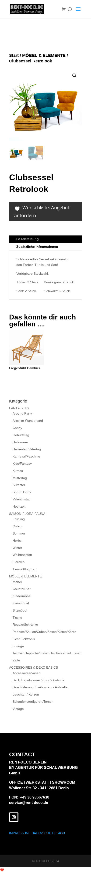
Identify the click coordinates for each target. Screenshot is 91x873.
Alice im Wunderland (28, 420)
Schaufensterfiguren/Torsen (33, 701)
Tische (17, 617)
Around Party (22, 413)
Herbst (17, 540)
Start (14, 55)
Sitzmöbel (20, 610)
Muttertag (20, 478)
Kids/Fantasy (22, 463)
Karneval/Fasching (26, 456)
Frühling (19, 519)
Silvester (19, 485)
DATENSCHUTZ (44, 833)
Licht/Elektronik (24, 639)
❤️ (2, 870)
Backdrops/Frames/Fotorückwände (38, 680)
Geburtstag (21, 435)
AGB (61, 833)
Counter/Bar (22, 589)
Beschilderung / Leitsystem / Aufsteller (41, 687)
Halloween (20, 442)
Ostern (18, 526)
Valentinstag (22, 499)
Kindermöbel (22, 596)
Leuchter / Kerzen (26, 694)
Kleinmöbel (21, 603)
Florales (18, 562)
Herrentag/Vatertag (27, 449)
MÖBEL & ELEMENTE (44, 55)
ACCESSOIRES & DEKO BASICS (33, 667)
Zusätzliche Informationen (37, 246)
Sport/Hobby (22, 492)
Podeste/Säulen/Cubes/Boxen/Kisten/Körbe (45, 632)
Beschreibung (27, 239)
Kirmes (18, 471)
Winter (17, 548)
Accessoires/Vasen (26, 673)
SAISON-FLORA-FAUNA (27, 513)
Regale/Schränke (25, 624)
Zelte (16, 660)
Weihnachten (22, 555)
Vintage (18, 709)
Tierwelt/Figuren (24, 569)
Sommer (19, 533)
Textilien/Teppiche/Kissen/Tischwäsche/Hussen (47, 653)
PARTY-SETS (19, 408)
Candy (17, 428)
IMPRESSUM (19, 833)
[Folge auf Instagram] (13, 817)
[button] (74, 75)
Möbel (17, 582)
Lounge (18, 646)
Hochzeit (19, 506)
